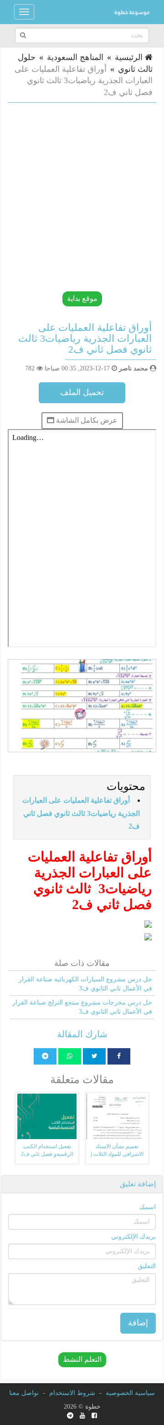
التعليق (147, 1266)
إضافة (138, 1322)
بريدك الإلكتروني (133, 1236)
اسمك (147, 1207)
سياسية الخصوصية (130, 1393)
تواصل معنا (24, 1393)
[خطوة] (132, 11)
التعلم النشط (82, 1359)
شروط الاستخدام (72, 1393)
